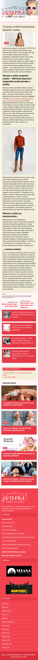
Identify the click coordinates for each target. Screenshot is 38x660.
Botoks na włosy (8, 523)
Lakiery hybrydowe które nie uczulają (16, 545)
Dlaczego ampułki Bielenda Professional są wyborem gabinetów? (22, 328)
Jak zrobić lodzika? (10, 377)
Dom (3, 607)
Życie (4, 647)
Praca (4, 629)
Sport (4, 633)
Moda (6, 43)
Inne (4, 473)
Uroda (5, 397)
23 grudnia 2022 (30, 48)
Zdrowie (5, 422)
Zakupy (4, 640)
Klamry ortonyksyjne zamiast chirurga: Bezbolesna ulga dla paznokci (23, 315)
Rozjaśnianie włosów (10, 548)
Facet (4, 615)
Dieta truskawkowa (9, 541)
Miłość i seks (6, 622)
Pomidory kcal (7, 526)
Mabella (14, 519)
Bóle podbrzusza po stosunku (13, 534)
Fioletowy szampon (9, 530)
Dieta (4, 604)
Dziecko (5, 611)
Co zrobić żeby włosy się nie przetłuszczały (18, 537)
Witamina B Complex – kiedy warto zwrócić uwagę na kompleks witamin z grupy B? (22, 341)
